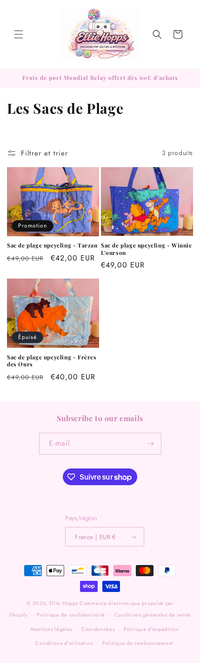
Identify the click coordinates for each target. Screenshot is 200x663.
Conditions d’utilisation (64, 643)
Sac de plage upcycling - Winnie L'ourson (146, 249)
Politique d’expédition (151, 629)
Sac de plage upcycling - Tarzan (52, 245)
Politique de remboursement (137, 643)
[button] (18, 34)
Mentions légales (51, 629)
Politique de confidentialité (71, 614)
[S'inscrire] (150, 444)
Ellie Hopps (63, 603)
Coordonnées (98, 629)
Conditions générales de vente (152, 614)
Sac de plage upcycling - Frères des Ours (52, 361)
